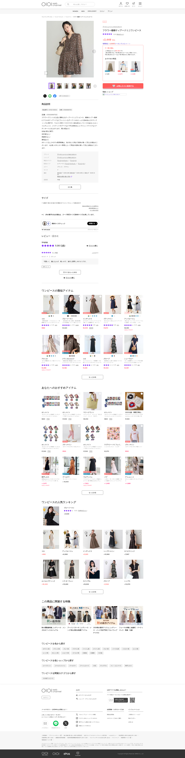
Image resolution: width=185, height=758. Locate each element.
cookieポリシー (113, 735)
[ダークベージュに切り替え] (92, 355)
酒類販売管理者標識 (60, 737)
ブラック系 (56, 649)
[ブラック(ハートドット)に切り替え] (75, 315)
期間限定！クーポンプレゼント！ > (116, 43)
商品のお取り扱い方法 (63, 176)
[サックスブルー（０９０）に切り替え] (92, 315)
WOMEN (75, 11)
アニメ (110, 11)
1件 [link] (118, 325)
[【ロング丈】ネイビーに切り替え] (136, 315)
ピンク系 (135, 649)
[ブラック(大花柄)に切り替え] (74, 315)
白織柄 (92, 653)
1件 (62, 245)
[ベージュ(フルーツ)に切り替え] (70, 315)
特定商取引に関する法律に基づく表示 (128, 735)
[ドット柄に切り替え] (53, 355)
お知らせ (130, 722)
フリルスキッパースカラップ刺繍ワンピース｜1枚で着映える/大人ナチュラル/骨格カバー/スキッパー (92, 479)
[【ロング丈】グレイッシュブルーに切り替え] (137, 315)
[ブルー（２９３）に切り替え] (112, 356)
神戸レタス (128, 665)
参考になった (46, 266)
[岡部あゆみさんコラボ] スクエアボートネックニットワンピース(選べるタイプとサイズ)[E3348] (51, 479)
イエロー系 (126, 649)
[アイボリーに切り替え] (114, 315)
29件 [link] (139, 325)
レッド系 (45, 653)
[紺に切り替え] (112, 316)
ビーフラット (47, 665)
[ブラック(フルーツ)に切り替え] (72, 315)
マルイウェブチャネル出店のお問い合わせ (100, 737)
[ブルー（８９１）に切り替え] (96, 315)
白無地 (85, 653)
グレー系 (66, 649)
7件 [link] (97, 365)
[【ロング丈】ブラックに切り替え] (132, 315)
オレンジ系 (55, 653)
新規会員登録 (110, 714)
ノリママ (94, 252)
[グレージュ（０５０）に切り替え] (90, 315)
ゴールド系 (76, 653)
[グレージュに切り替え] (53, 315)
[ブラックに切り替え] (51, 315)
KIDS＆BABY (92, 11)
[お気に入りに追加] (59, 296)
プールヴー (72, 665)
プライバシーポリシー (54, 735)
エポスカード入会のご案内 (114, 718)
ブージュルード (84, 665)
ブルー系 (106, 649)
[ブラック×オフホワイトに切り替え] (74, 355)
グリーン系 (96, 649)
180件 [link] (77, 325)
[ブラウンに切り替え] (70, 356)
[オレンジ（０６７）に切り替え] (136, 355)
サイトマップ (115, 737)
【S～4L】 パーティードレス (70, 478)
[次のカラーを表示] (77, 316)
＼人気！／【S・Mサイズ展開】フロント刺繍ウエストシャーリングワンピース (113, 479)
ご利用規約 (44, 735)
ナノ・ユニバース (116, 665)
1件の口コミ (120, 34)
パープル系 (115, 649)
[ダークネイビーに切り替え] (51, 355)
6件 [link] (138, 365)
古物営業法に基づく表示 (47, 737)
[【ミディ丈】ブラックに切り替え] (134, 315)
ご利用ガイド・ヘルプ (134, 714)
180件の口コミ (82, 510)
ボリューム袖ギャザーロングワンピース (134, 478)
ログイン (45, 697)
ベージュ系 (86, 649)
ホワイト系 (46, 649)
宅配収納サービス (46, 739)
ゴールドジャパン (60, 665)
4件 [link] (56, 325)
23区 (94, 665)
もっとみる (92, 377)
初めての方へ (131, 718)
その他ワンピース (48, 678)
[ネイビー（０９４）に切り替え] (94, 315)
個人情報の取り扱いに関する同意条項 (73, 735)
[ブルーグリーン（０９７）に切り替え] (135, 355)
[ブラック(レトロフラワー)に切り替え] (68, 316)
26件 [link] (77, 365)
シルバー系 (65, 653)
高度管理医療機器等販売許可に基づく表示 (77, 737)
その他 (100, 653)
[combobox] (80, 4)
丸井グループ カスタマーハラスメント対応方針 (95, 735)
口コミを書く (93, 246)
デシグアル (103, 665)
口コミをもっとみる (70, 272)
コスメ (102, 11)
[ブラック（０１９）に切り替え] (133, 355)
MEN (82, 11)
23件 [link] (56, 365)
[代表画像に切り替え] (49, 316)
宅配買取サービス (125, 737)
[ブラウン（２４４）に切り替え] (114, 355)
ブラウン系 (76, 649)
